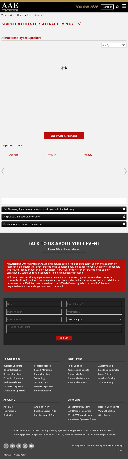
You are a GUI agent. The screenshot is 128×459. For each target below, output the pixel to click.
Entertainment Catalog (109, 370)
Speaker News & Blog (44, 415)
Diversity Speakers (12, 374)
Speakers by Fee (76, 374)
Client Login (104, 415)
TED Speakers (41, 382)
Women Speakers (42, 390)
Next (125, 171)
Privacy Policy (20, 455)
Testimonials (10, 411)
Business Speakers (13, 366)
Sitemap (7, 455)
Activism (14, 154)
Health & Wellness (12, 382)
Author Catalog (105, 366)
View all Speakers (106, 411)
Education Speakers (13, 378)
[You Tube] (25, 447)
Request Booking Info (108, 407)
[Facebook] (6, 447)
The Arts (51, 154)
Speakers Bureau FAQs (45, 411)
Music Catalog (105, 374)
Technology (39, 378)
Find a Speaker (75, 366)
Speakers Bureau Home (79, 407)
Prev (2, 171)
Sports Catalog (105, 382)
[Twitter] (12, 447)
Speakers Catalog (107, 378)
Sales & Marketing (43, 370)
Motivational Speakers (14, 390)
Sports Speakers (42, 374)
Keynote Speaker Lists (78, 370)
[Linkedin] (18, 447)
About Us (8, 407)
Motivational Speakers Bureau (82, 419)
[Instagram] (31, 447)
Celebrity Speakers (13, 370)
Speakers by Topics (77, 382)
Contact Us (9, 415)
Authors (88, 154)
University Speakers (43, 386)
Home (20, 15)
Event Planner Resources (79, 411)
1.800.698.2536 (85, 7)
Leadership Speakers (14, 386)
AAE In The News (42, 407)
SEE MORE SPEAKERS (63, 135)
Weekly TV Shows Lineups (80, 415)
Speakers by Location (78, 378)
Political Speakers (42, 366)
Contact (107, 6)
